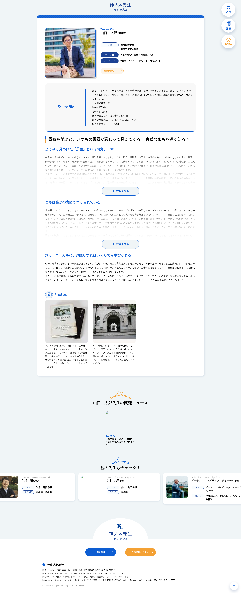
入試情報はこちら (140, 552)
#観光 (123, 61)
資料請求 (100, 552)
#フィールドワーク (138, 61)
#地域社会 (155, 61)
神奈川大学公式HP (56, 564)
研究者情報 (109, 71)
